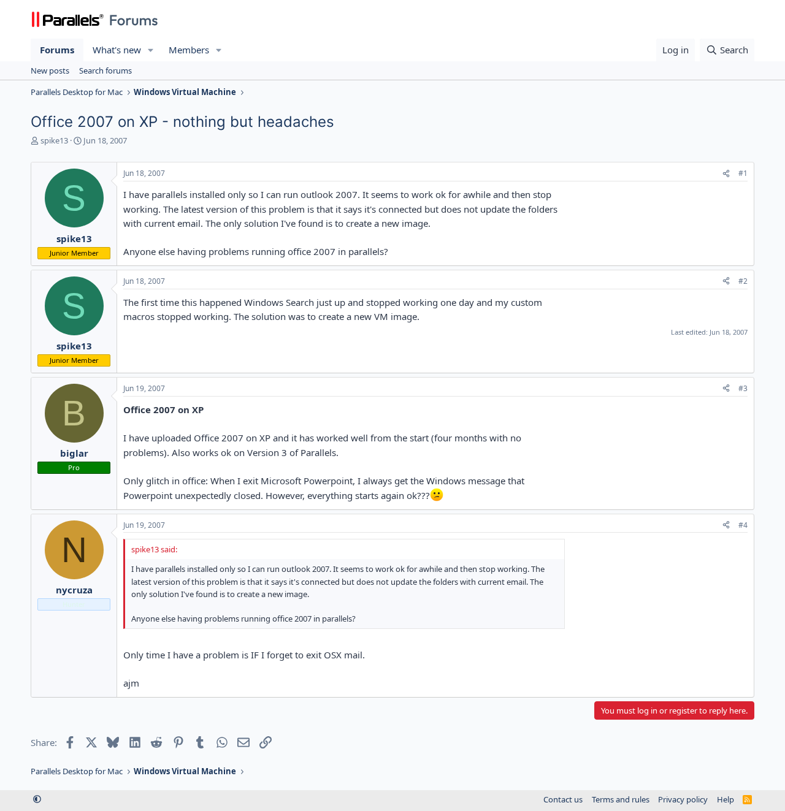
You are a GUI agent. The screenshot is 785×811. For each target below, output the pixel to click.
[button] (150, 50)
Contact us (563, 799)
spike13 (54, 140)
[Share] (726, 174)
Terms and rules (620, 799)
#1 (743, 173)
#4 (743, 525)
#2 (743, 281)
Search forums (105, 70)
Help (725, 799)
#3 (743, 388)
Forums (57, 50)
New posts (50, 70)
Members (189, 50)
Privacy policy (683, 799)
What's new (117, 50)
